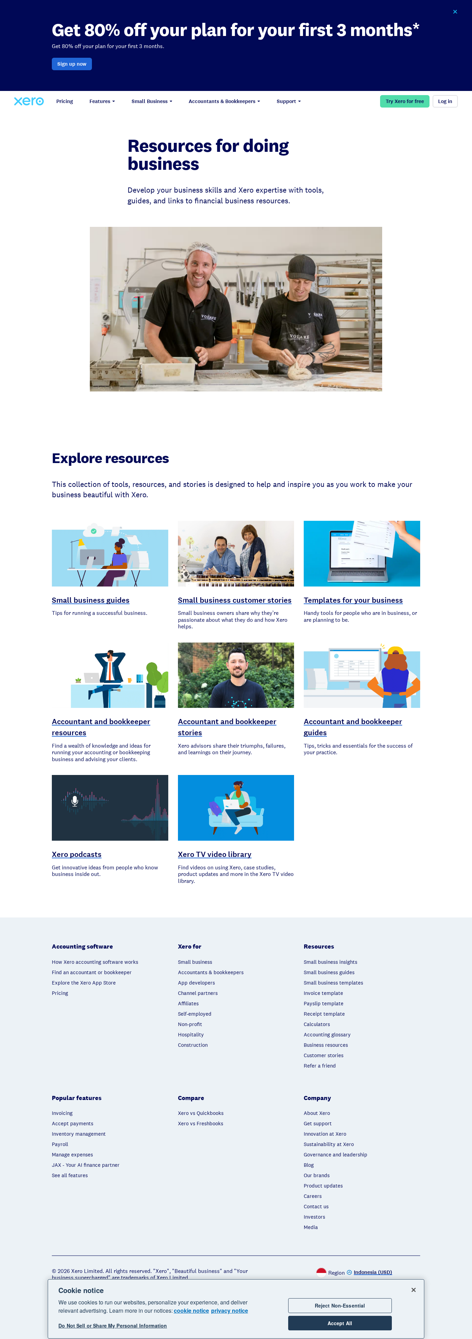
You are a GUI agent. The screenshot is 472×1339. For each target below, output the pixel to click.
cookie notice (191, 1310)
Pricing (64, 101)
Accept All (340, 1323)
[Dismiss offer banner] (455, 11)
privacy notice (229, 1310)
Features (99, 101)
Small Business (150, 101)
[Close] (413, 1290)
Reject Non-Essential (340, 1305)
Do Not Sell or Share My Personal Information (112, 1325)
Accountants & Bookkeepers (222, 101)
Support (286, 101)
